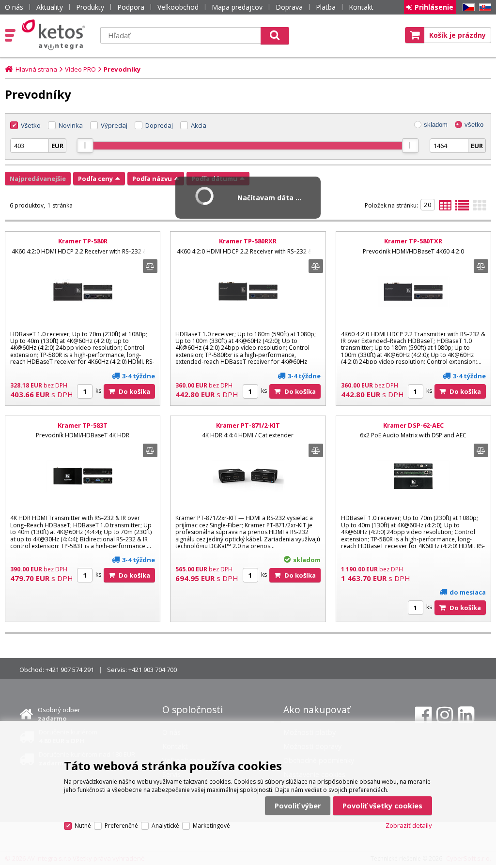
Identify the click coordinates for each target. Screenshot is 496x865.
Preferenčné (121, 825)
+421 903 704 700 (152, 669)
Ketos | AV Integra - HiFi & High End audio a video (55, 34)
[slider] (85, 145)
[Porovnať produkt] (150, 266)
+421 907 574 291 (70, 669)
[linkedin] (466, 715)
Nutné (83, 825)
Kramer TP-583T (83, 425)
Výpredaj (114, 125)
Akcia (198, 125)
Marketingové (211, 825)
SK (483, 7)
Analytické (165, 825)
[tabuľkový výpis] (445, 208)
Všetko (31, 125)
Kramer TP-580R (83, 241)
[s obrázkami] (462, 208)
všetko (474, 124)
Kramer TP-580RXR (248, 241)
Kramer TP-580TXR (413, 241)
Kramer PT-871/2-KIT (248, 425)
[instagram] (444, 715)
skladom (436, 124)
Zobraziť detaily (409, 825)
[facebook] (423, 715)
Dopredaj (159, 125)
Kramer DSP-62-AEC (413, 425)
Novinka (71, 125)
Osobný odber (59, 714)
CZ (467, 7)
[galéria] (479, 208)
